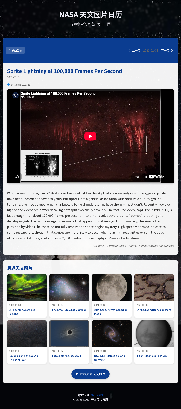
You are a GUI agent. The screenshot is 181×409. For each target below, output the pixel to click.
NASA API (97, 395)
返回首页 (17, 50)
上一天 (136, 50)
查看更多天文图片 (92, 374)
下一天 (165, 50)
